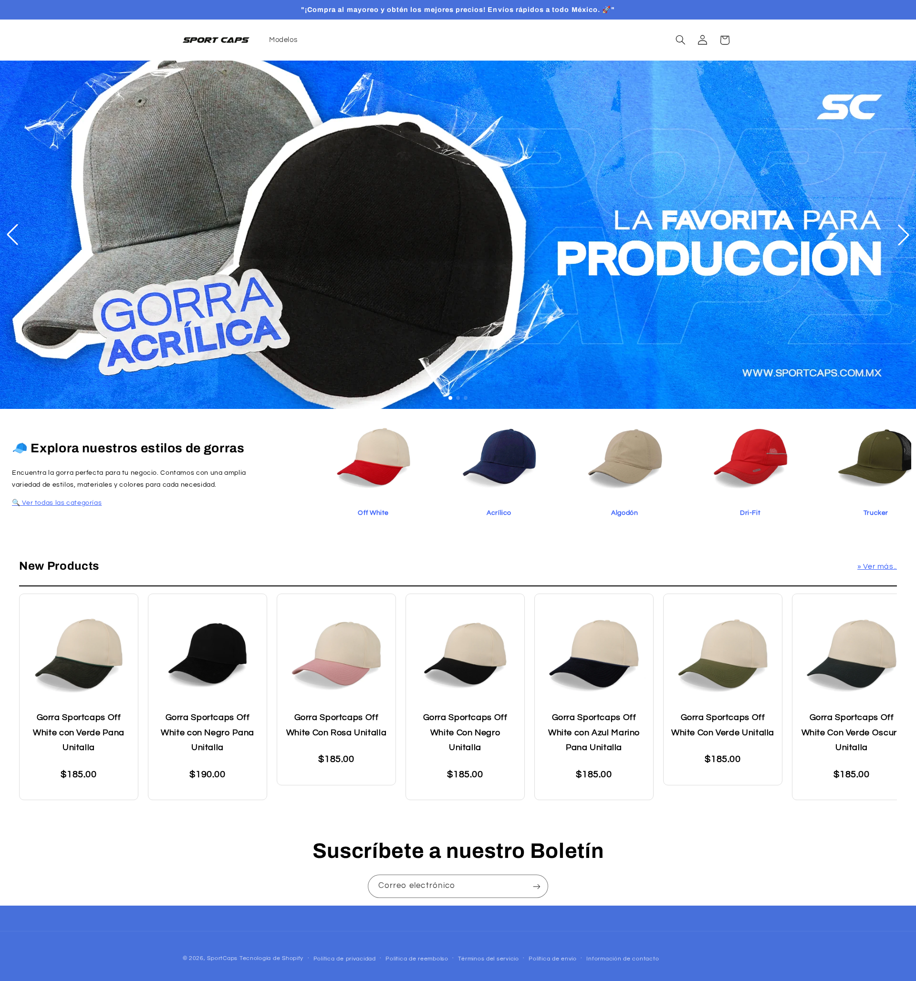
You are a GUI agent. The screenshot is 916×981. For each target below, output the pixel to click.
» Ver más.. (877, 566)
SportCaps (222, 958)
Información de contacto (622, 958)
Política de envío (553, 958)
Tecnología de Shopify (271, 958)
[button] (680, 40)
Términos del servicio (488, 958)
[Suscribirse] (537, 886)
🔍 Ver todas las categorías (57, 503)
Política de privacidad (344, 958)
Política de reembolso (416, 958)
